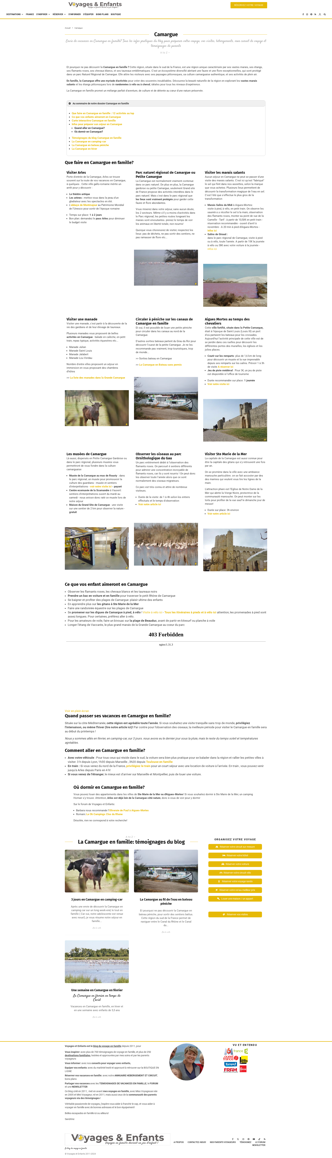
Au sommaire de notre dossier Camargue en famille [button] (101, 103)
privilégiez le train (138, 766)
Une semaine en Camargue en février (97, 990)
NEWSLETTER (79, 1086)
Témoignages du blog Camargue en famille (96, 137)
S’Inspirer (41, 14)
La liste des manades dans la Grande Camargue (97, 377)
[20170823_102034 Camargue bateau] (166, 871)
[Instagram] (307, 14)
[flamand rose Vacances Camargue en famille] (97, 961)
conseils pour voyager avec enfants (110, 1063)
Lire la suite (97, 928)
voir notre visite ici (101, 486)
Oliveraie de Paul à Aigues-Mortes (129, 810)
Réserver (58, 14)
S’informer (74, 14)
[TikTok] (259, 1139)
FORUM (154, 1083)
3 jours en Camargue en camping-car (96, 899)
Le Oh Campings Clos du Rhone (104, 814)
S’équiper (88, 14)
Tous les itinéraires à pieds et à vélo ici (190, 612)
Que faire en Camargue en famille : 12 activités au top (103, 113)
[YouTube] (254, 1139)
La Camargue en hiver (84, 148)
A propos (179, 1142)
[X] (238, 1139)
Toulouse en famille (159, 762)
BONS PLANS (102, 14)
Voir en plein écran (77, 711)
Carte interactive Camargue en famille (94, 120)
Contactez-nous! (197, 1142)
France (30, 14)
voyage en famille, (126, 1052)
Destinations (13, 14)
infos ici (212, 249)
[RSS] (315, 14)
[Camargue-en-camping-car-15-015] (97, 871)
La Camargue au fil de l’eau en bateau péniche (166, 902)
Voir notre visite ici (218, 384)
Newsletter (258, 1145)
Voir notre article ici (149, 504)
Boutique (116, 14)
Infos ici (212, 230)
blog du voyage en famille (107, 1046)
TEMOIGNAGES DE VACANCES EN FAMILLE (122, 1083)
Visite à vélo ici (152, 612)
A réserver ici (225, 366)
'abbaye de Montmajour (84, 205)
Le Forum (260, 1142)
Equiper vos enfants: (76, 1067)
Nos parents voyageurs (223, 1142)
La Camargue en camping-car (89, 141)
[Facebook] (303, 14)
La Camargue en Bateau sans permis (160, 364)
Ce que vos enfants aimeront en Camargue (96, 117)
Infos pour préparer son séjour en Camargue (97, 124)
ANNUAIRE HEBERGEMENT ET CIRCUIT (135, 1075)
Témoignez (245, 1142)
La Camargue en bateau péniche (90, 145)
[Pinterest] (311, 14)
